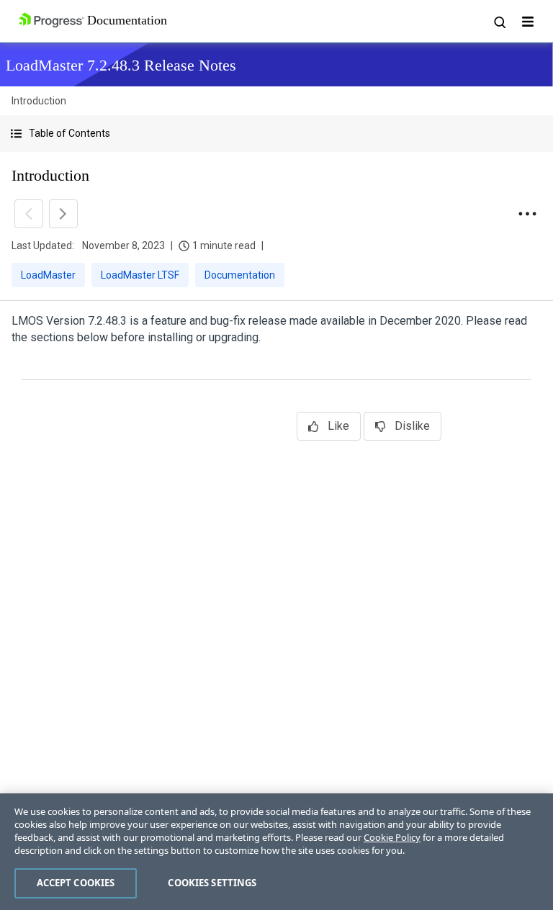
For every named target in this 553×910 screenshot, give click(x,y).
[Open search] (499, 21)
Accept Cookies (76, 882)
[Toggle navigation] (528, 21)
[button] (276, 133)
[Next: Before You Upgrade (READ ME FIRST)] (63, 214)
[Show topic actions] (527, 213)
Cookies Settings (212, 882)
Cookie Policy (392, 837)
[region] (276, 851)
